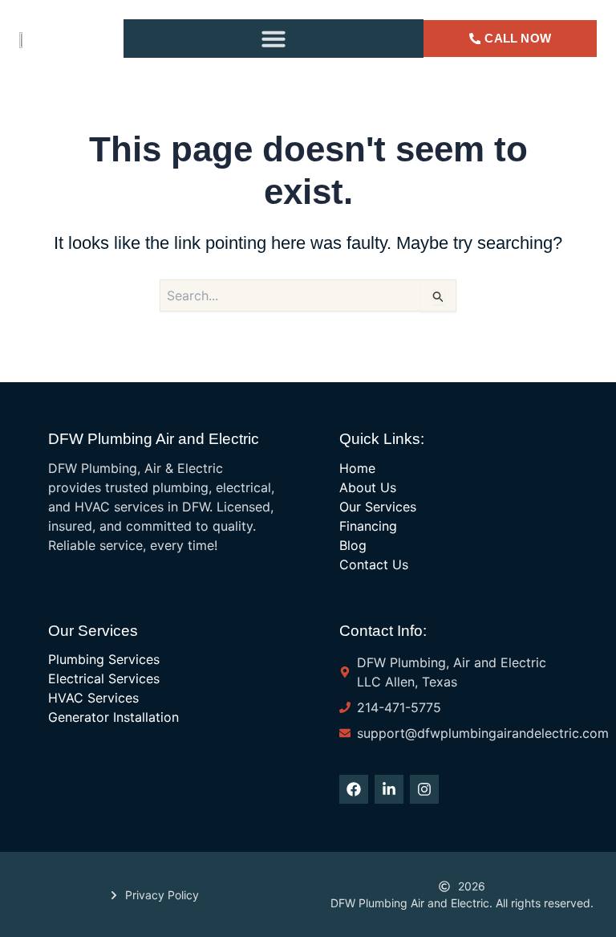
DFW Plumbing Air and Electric (153, 438)
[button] (273, 38)
